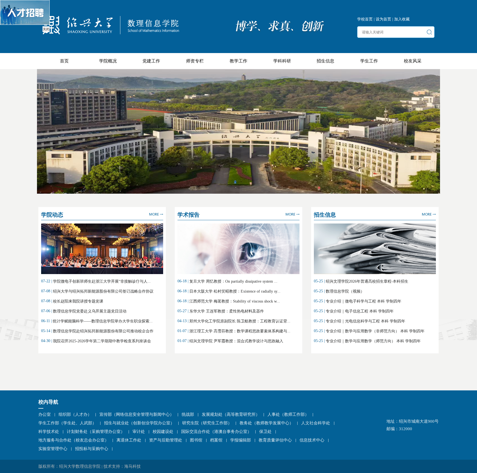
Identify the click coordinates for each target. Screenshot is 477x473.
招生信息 (325, 61)
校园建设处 (163, 431)
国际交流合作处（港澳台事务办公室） (216, 431)
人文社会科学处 (315, 423)
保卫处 (265, 431)
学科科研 (282, 61)
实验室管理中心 (52, 448)
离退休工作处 (128, 440)
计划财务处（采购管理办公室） (96, 431)
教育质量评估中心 (275, 440)
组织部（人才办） (75, 414)
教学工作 (238, 61)
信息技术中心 (312, 440)
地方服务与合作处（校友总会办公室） (73, 440)
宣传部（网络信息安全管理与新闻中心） (136, 414)
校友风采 (413, 61)
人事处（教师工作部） (288, 414)
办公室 (44, 414)
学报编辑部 (240, 440)
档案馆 (216, 440)
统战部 (188, 414)
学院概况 (108, 61)
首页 (64, 61)
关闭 (46, 29)
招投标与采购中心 (91, 448)
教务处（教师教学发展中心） (266, 423)
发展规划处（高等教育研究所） (231, 414)
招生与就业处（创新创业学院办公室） (139, 423)
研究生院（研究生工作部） (207, 423)
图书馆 (196, 440)
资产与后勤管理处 (165, 440)
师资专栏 (195, 61)
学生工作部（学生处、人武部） (67, 423)
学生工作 (369, 61)
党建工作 (151, 61)
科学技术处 (48, 431)
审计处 (138, 431)
